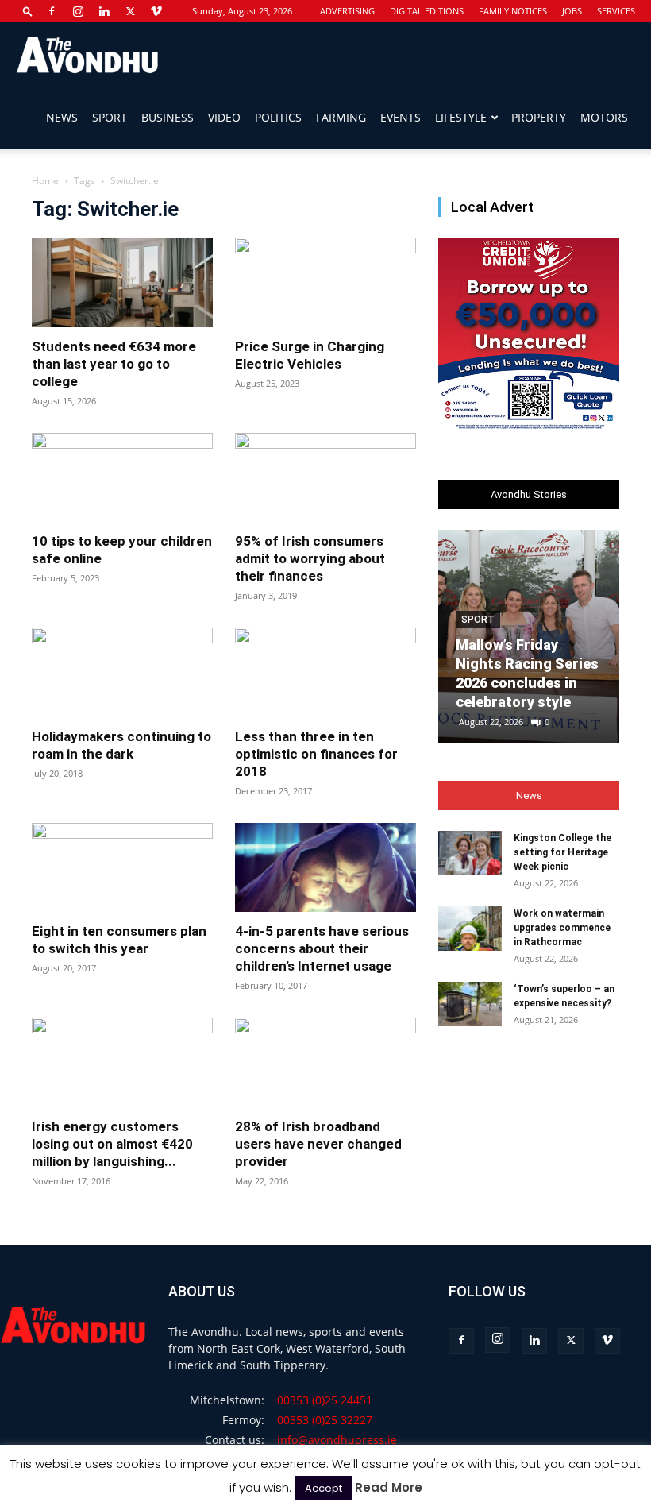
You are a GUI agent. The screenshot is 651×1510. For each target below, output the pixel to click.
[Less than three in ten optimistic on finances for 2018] (325, 672)
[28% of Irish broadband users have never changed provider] (325, 1062)
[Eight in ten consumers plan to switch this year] (122, 868)
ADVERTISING (347, 11)
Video (224, 117)
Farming (341, 117)
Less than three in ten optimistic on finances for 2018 (316, 753)
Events (400, 117)
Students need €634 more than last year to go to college (114, 363)
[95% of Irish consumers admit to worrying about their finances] (325, 478)
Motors (604, 117)
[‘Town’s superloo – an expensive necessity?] (470, 1004)
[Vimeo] (156, 11)
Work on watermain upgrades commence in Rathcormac (562, 928)
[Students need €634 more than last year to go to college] (122, 282)
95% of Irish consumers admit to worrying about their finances (310, 558)
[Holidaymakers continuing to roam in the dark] (122, 672)
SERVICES (616, 11)
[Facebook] (52, 11)
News (62, 117)
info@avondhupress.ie (337, 1439)
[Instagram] (78, 11)
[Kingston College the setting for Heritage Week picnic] (470, 853)
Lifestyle (461, 117)
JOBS (572, 11)
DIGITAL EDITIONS (427, 11)
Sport (109, 117)
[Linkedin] (104, 11)
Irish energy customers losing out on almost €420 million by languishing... (112, 1143)
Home (45, 180)
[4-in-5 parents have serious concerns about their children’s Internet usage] (325, 868)
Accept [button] (323, 1488)
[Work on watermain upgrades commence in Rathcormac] (470, 928)
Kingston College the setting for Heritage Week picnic (562, 852)
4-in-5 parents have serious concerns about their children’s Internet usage (322, 948)
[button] (28, 11)
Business (167, 117)
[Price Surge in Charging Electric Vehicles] (325, 282)
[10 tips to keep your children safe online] (122, 478)
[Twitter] (130, 11)
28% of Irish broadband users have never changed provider (318, 1143)
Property (538, 117)
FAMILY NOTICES (513, 11)
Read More (388, 1487)
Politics (278, 117)
